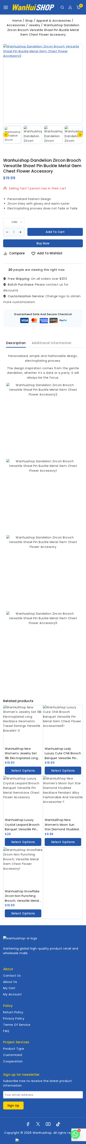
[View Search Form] (62, 7)
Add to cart (55, 232)
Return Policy (13, 1012)
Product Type (13, 1049)
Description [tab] (16, 343)
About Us (10, 982)
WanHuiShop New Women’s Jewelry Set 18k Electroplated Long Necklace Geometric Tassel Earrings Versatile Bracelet (22, 753)
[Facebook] (28, 1124)
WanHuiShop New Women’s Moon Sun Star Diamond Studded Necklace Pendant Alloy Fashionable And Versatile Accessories (62, 825)
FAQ (6, 1031)
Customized (12, 1055)
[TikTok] (58, 1124)
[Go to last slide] (6, 134)
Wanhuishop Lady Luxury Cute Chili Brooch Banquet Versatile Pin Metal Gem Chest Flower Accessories (63, 753)
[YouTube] (48, 1124)
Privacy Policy (13, 1018)
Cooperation (13, 1061)
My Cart (9, 988)
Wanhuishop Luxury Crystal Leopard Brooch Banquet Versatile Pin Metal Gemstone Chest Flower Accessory (22, 825)
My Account (12, 994)
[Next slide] (80, 134)
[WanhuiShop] (33, 7)
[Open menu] (5, 7)
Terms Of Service (16, 1025)
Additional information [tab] (52, 343)
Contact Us (12, 976)
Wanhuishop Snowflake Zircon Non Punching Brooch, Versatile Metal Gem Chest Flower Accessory (22, 896)
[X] (38, 1124)
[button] (12, 135)
